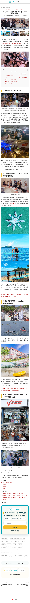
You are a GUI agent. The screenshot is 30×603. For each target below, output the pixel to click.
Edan (20, 552)
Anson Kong (5, 538)
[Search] (28, 1)
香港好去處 (8, 6)
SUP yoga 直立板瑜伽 (6, 482)
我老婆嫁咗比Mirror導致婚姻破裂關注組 (12, 43)
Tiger (20, 555)
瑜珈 (11, 541)
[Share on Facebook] (18, 563)
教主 (7, 541)
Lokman (9, 544)
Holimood (11, 203)
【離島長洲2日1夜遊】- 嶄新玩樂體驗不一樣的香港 (14, 495)
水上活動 (3, 484)
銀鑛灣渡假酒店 (5, 552)
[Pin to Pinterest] (21, 563)
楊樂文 (26, 555)
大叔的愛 (23, 541)
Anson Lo (17, 541)
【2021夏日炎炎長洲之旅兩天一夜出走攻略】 (12, 493)
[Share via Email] (22, 563)
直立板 (3, 544)
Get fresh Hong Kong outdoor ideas (12, 83)
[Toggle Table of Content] (25, 70)
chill (15, 544)
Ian (9, 547)
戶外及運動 (4, 486)
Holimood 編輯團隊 (9, 15)
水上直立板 (4, 547)
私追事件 (20, 544)
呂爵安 (15, 555)
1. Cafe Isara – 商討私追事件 (11, 72)
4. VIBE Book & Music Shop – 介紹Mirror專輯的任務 (16, 77)
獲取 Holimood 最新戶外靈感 (11, 80)
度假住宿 (3, 488)
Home (2, 6)
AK (2, 541)
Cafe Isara (4, 555)
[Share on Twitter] (19, 563)
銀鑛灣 (14, 547)
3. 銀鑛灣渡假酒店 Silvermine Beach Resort (14, 76)
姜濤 (10, 555)
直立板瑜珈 (20, 547)
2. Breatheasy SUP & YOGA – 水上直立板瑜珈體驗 (15, 74)
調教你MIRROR (13, 552)
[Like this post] (16, 563)
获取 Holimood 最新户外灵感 (11, 81)
